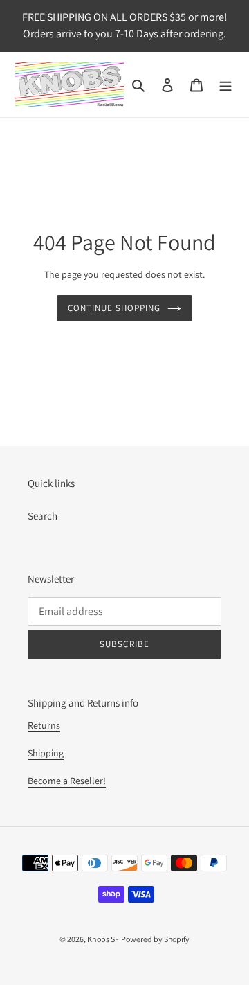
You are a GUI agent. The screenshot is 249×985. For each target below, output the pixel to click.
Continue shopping (114, 308)
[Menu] (225, 85)
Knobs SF (103, 939)
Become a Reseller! (67, 780)
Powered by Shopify (155, 939)
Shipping (46, 753)
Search (42, 515)
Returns (44, 725)
